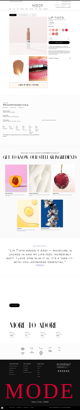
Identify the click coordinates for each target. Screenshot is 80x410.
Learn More (14, 305)
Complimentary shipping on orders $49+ (16, 1)
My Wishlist (63, 4)
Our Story (25, 366)
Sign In (69, 4)
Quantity (50, 37)
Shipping (11, 370)
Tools (38, 376)
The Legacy (25, 368)
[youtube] (67, 371)
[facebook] (65, 371)
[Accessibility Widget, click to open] (2, 407)
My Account (57, 4)
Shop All (39, 366)
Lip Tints (12, 334)
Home (10, 11)
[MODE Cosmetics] (37, 3)
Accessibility (26, 407)
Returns (11, 372)
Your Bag (63, 3)
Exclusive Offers (27, 372)
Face (38, 368)
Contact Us (12, 374)
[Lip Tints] (17, 332)
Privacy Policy (12, 407)
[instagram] (59, 371)
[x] (61, 371)
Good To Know (53, 58)
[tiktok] (63, 371)
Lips (38, 370)
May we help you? (13, 366)
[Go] (70, 6)
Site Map (32, 407)
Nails (38, 372)
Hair (38, 374)
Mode (25, 370)
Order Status (12, 368)
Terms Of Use (19, 407)
